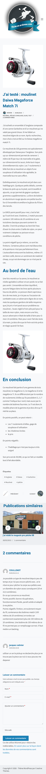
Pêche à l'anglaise (16, 115)
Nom (7, 689)
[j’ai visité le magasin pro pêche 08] (23, 522)
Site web (8, 730)
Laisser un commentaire (15, 738)
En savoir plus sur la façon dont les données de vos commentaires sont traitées (22, 749)
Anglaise (8, 477)
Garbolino (30, 477)
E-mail (8, 697)
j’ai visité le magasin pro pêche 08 (18, 535)
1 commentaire (20, 540)
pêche (19, 482)
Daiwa (19, 477)
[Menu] (42, 19)
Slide (26, 115)
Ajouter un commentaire (15, 706)
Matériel (6, 115)
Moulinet (8, 482)
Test (30, 115)
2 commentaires (9, 117)
